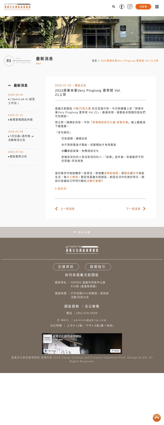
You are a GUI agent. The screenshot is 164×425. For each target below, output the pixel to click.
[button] (113, 6)
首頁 (94, 60)
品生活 (62, 188)
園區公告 (80, 85)
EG (145, 357)
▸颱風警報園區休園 (20, 119)
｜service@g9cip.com (82, 320)
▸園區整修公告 (17, 156)
